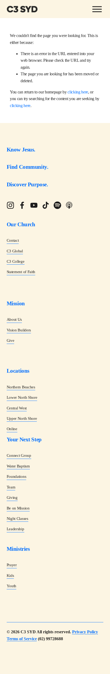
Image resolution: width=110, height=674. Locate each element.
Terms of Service (22, 638)
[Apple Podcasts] (69, 205)
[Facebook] (22, 205)
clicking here (78, 92)
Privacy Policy (85, 632)
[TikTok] (45, 205)
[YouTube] (34, 205)
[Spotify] (57, 205)
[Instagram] (10, 205)
